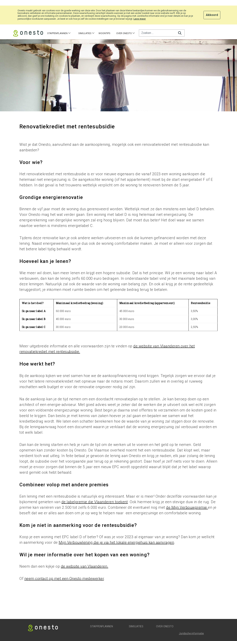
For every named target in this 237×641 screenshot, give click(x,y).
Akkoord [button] (212, 14)
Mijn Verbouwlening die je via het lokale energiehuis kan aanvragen (116, 542)
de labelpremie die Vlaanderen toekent (94, 502)
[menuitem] (59, 33)
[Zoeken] (180, 32)
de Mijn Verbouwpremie (187, 507)
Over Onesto (164, 626)
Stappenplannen (101, 626)
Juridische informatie (191, 633)
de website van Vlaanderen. (84, 566)
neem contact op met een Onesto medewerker (64, 578)
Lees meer (139, 18)
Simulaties (136, 626)
